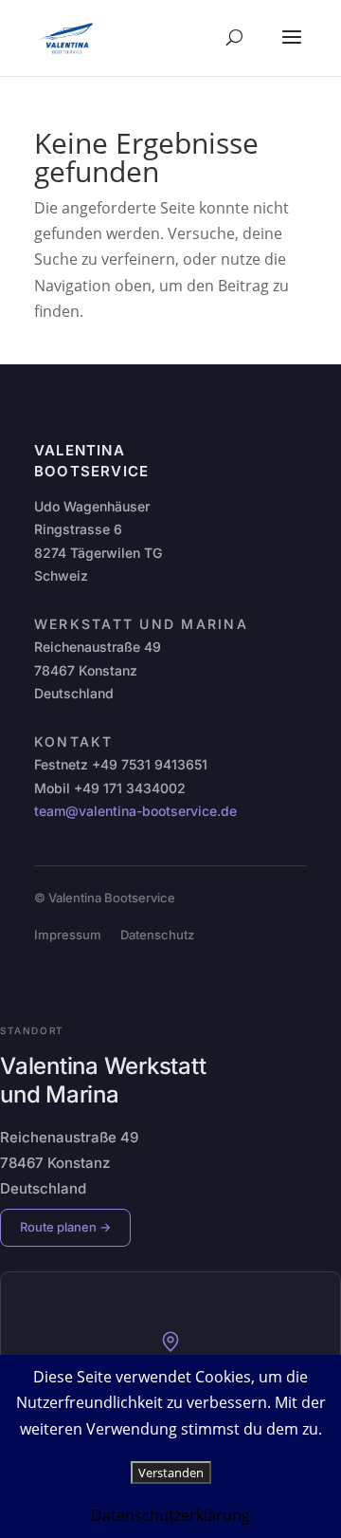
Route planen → (65, 1226)
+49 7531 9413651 (149, 764)
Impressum (67, 934)
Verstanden (171, 1472)
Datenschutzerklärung (170, 1515)
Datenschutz (157, 934)
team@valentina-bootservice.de (135, 811)
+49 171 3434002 (130, 788)
